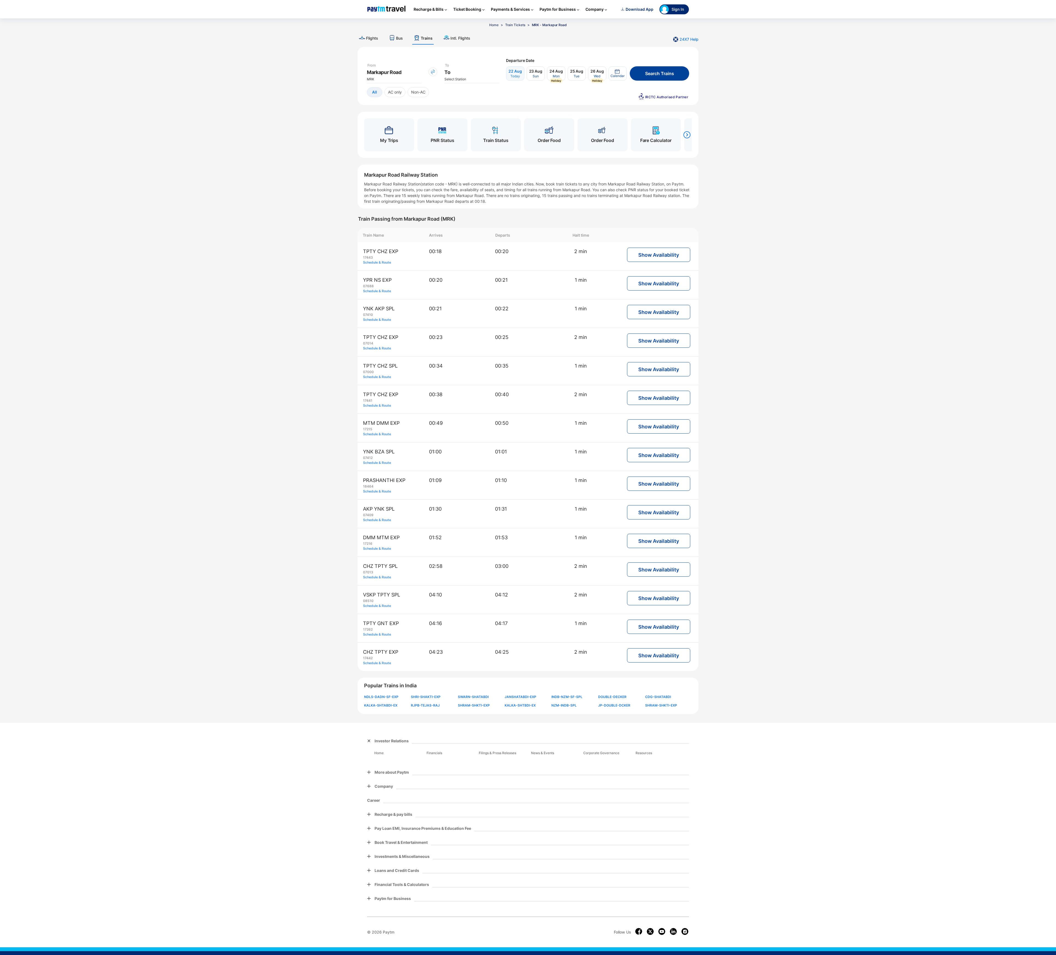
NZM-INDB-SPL (564, 705)
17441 (367, 400)
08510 (368, 601)
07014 (368, 343)
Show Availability (658, 255)
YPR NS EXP (377, 280)
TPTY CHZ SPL (380, 366)
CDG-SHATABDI (658, 697)
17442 (368, 658)
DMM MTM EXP (381, 537)
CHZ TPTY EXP (380, 652)
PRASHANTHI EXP (384, 480)
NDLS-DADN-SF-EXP (381, 697)
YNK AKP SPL (379, 308)
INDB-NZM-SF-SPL (566, 697)
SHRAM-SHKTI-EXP (474, 705)
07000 (368, 372)
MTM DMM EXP (381, 423)
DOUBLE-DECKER (612, 697)
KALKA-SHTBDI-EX (520, 705)
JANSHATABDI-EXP (520, 697)
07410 (368, 315)
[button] (618, 73)
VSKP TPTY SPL (381, 595)
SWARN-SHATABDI (473, 697)
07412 (368, 458)
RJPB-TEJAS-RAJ (425, 705)
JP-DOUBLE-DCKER (614, 705)
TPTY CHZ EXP (380, 251)
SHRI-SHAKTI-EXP (426, 697)
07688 (368, 286)
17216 (367, 543)
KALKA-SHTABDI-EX (380, 705)
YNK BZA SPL (379, 452)
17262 (368, 629)
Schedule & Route (377, 262)
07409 (368, 515)
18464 (368, 486)
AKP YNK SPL (379, 509)
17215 (367, 429)
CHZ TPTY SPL (380, 566)
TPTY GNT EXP (381, 623)
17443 (368, 257)
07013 (368, 572)
